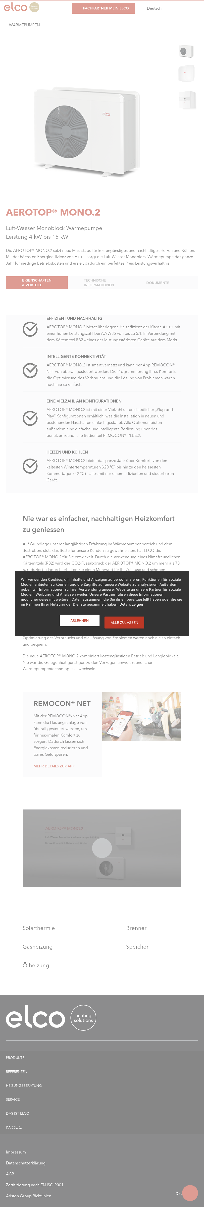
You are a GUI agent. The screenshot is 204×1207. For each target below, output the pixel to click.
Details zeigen (131, 604)
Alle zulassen (124, 622)
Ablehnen (79, 620)
